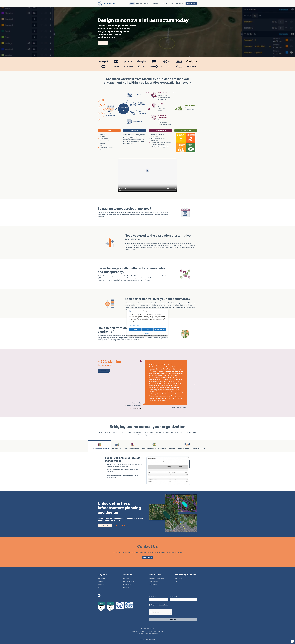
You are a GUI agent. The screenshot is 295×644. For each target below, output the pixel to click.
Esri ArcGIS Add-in (128, 571)
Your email (173, 586)
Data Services (127, 574)
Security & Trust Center (147, 618)
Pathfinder (126, 568)
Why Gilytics (101, 568)
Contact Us (101, 574)
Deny (147, 329)
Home (132, 3)
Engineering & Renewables (156, 568)
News (171, 3)
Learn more (102, 371)
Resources (178, 3)
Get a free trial (104, 515)
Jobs (99, 577)
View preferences (160, 329)
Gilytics (138, 3)
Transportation (153, 574)
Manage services (134, 325)
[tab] (99, 435)
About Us (100, 571)
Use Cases (156, 3)
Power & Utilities (153, 571)
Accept (135, 329)
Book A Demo (191, 3)
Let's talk (102, 43)
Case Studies (178, 568)
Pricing (165, 3)
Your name (152, 586)
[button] (165, 311)
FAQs (175, 571)
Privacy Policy (146, 333)
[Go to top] (292, 641)
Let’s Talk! (146, 547)
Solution (146, 3)
